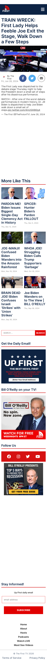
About (23, 628)
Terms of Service (11, 658)
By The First (10, 77)
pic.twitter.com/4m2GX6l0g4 (24, 110)
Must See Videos (23, 645)
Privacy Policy (37, 658)
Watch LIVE (23, 641)
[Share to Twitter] (32, 78)
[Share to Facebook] (23, 78)
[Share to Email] (41, 78)
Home (23, 624)
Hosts (23, 632)
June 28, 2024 (38, 114)
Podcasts (23, 636)
